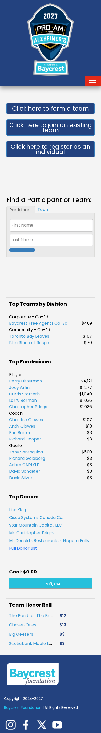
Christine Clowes (26, 420)
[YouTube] (58, 724)
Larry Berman (23, 400)
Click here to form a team (50, 108)
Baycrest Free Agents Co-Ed (38, 323)
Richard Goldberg (27, 458)
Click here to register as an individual (50, 149)
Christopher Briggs (28, 407)
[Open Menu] (92, 80)
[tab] (20, 209)
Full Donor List (23, 548)
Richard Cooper (25, 439)
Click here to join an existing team (50, 127)
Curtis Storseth (24, 394)
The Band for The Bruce (33, 614)
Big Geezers (21, 632)
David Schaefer (24, 471)
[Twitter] (43, 724)
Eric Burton (20, 433)
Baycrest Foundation (23, 707)
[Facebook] (27, 724)
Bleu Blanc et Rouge (29, 343)
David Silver (20, 478)
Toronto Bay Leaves (29, 336)
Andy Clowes (22, 426)
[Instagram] (12, 724)
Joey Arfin (19, 387)
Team (43, 209)
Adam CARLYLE (24, 465)
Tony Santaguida (26, 452)
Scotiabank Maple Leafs (33, 641)
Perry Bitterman (25, 381)
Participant (20, 210)
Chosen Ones (22, 623)
